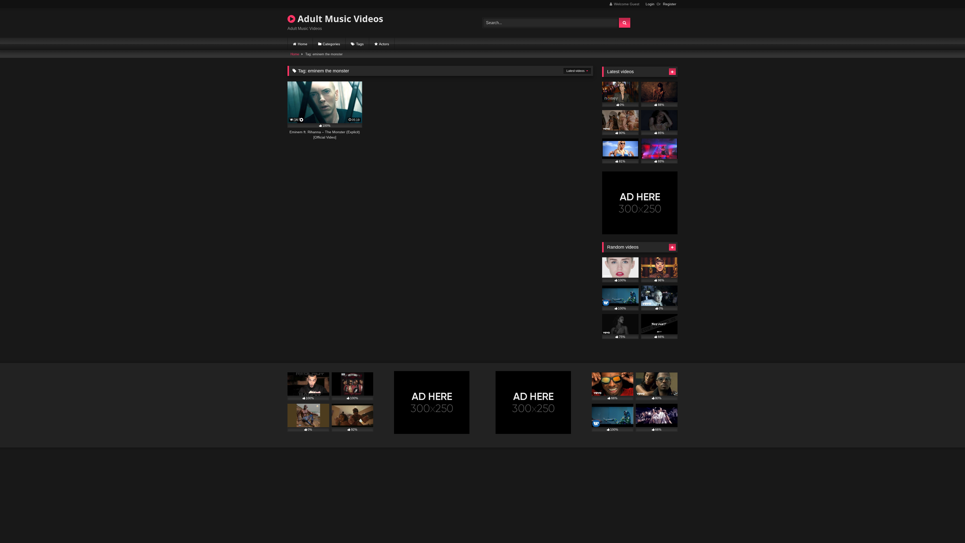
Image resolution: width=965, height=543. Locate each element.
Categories (331, 44)
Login (650, 4)
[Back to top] (949, 528)
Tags (360, 44)
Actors (384, 44)
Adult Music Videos (339, 19)
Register (669, 4)
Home (302, 44)
